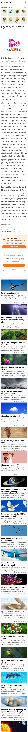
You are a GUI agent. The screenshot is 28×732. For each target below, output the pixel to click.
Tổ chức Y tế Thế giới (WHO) (8, 230)
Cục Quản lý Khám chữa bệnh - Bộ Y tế (10, 231)
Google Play (14, 269)
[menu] (25, 2)
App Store (14, 265)
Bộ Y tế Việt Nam (5, 228)
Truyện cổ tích (6, 2)
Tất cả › (25, 7)
